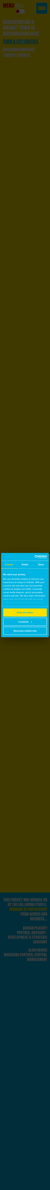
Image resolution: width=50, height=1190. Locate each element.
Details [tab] (25, 564)
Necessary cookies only (25, 631)
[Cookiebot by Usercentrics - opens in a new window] (35, 557)
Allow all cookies (25, 612)
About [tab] (41, 564)
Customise (23, 621)
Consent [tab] (9, 564)
